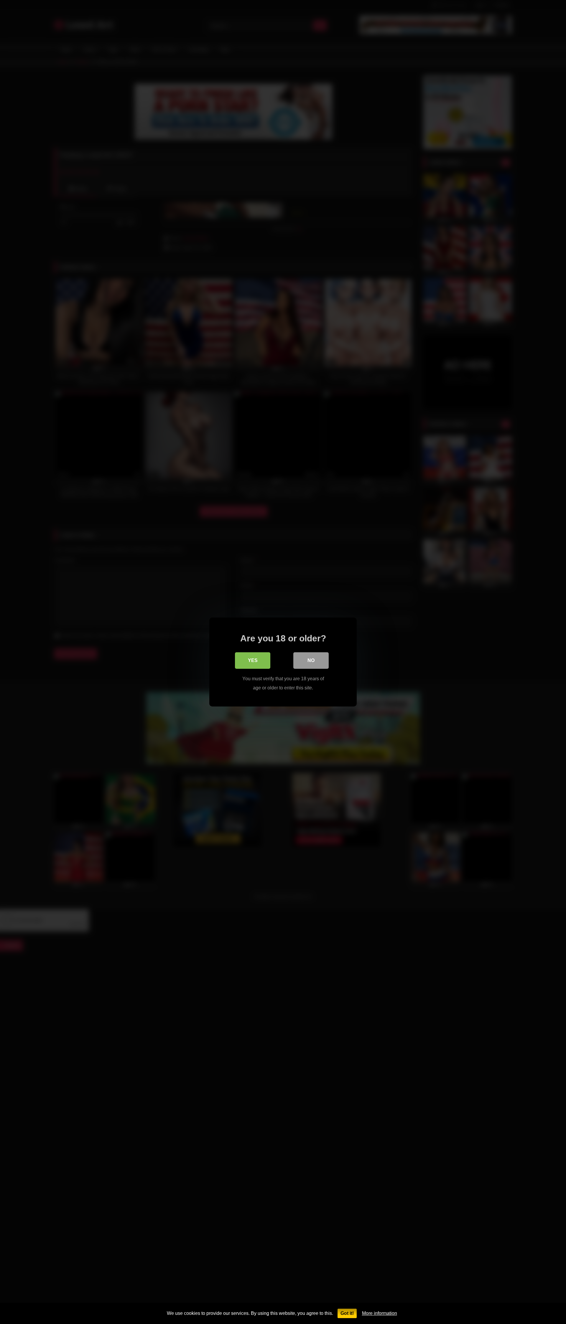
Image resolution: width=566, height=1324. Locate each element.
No (311, 660)
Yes (253, 660)
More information (379, 1313)
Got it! (347, 1313)
